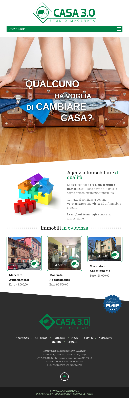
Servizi (88, 337)
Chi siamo (41, 337)
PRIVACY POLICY (44, 394)
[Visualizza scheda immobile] (24, 253)
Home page (17, 29)
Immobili (59, 337)
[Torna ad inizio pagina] (64, 379)
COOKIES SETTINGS (83, 394)
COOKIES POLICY (63, 394)
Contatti (73, 341)
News (74, 337)
